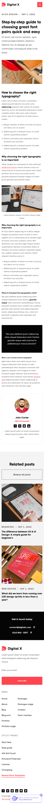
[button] (39, 4)
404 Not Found (9, 753)
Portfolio (6, 721)
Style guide (7, 748)
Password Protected (11, 759)
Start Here (6, 742)
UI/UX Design (10, 14)
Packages (22, 699)
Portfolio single (9, 726)
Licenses (6, 764)
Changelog (7, 770)
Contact (21, 710)
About (4, 704)
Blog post (6, 715)
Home (4, 699)
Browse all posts (22, 474)
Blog (4, 710)
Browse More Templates (13, 775)
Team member (25, 715)
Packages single (25, 704)
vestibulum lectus (9, 167)
